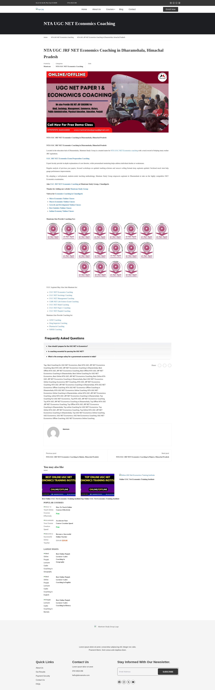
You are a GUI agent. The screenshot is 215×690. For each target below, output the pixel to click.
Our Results (40, 672)
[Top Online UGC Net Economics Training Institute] (97, 485)
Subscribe (168, 672)
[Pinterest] (169, 365)
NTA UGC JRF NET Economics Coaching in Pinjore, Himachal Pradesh (142, 457)
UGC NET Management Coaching (61, 298)
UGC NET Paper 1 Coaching (59, 308)
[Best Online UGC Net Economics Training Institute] (59, 485)
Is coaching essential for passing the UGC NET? (66, 351)
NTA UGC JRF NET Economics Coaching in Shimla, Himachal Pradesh (72, 457)
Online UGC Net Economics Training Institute (136, 479)
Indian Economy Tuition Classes (61, 211)
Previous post (51, 453)
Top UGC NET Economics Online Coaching (88, 413)
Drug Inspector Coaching (58, 323)
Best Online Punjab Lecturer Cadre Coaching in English (63, 579)
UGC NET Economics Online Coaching (80, 418)
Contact (132, 9)
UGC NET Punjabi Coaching (59, 311)
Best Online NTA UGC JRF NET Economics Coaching (72, 376)
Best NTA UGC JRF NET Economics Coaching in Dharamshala (75, 368)
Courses (110, 9)
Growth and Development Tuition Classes (65, 205)
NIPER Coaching (55, 329)
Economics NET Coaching (66, 382)
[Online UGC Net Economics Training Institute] (137, 475)
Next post (165, 453)
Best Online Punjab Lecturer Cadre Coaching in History (63, 602)
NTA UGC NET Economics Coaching (62, 37)
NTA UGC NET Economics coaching (124, 150)
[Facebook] (159, 365)
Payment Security (43, 676)
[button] (107, 346)
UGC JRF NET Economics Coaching (64, 184)
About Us (96, 9)
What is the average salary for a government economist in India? (72, 357)
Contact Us (40, 680)
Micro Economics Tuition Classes (61, 199)
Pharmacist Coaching (56, 326)
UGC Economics (50, 416)
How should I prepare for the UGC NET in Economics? (68, 346)
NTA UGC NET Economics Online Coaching (70, 390)
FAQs (38, 684)
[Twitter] (164, 365)
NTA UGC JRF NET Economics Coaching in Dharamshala (73, 385)
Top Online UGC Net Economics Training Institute (100, 499)
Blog (121, 9)
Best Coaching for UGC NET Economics (62, 365)
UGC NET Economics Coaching (61, 292)
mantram (47, 66)
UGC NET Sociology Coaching (60, 295)
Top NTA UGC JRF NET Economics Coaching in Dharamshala (66, 402)
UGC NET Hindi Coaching (59, 305)
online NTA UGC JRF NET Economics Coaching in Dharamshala (75, 396)
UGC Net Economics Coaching (85, 416)
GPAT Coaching (55, 320)
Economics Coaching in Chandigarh (69, 194)
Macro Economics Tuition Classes (62, 202)
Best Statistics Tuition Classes (60, 208)
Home (84, 9)
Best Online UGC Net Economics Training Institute (61, 499)
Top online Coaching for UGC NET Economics (81, 407)
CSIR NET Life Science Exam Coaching (63, 302)
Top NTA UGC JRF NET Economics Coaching (88, 399)
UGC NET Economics (65, 416)
